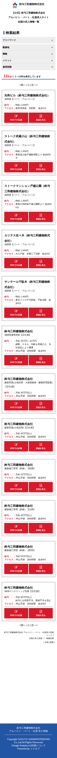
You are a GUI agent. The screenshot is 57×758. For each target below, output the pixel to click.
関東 (52, 642)
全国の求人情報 (36, 638)
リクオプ (35, 748)
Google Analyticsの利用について (29, 745)
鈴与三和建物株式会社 (18, 331)
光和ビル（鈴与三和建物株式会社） (27, 95)
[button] (16, 118)
